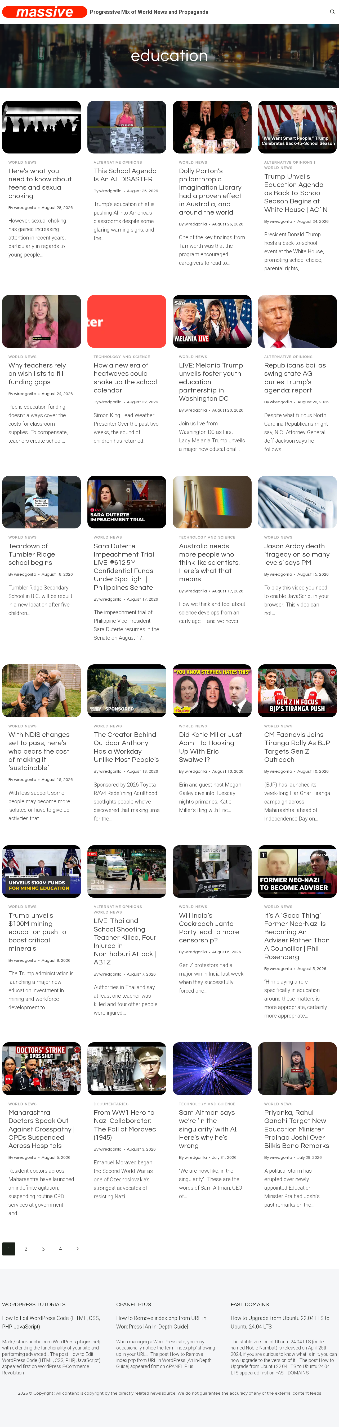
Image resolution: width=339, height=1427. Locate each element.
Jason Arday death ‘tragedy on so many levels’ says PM (297, 554)
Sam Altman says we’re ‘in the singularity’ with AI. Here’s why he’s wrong (208, 1129)
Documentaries (111, 1104)
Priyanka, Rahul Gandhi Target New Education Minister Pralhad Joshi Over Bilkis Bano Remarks (296, 1129)
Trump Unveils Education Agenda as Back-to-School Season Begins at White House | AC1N (296, 193)
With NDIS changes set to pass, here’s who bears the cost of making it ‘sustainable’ (39, 751)
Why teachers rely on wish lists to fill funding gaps (37, 373)
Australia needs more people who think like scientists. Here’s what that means (209, 563)
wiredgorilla (25, 208)
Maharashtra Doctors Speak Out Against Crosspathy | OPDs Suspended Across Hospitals (41, 1129)
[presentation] (41, 127)
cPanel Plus (133, 1304)
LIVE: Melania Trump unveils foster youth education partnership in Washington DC (211, 382)
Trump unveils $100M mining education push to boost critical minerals (37, 932)
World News (22, 162)
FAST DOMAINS (250, 1304)
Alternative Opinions (118, 162)
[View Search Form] (332, 11)
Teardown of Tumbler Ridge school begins (31, 554)
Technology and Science (122, 357)
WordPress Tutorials (33, 1304)
